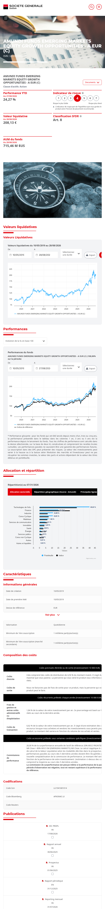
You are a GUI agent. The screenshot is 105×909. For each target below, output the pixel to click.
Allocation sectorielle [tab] (20, 492)
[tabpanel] (52, 532)
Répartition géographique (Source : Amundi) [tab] (55, 492)
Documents (90, 82)
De (9, 249)
